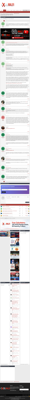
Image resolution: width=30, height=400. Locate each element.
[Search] (29, 10)
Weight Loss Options (14, 333)
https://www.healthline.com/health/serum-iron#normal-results (14, 83)
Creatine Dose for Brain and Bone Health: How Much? (15, 339)
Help (26, 396)
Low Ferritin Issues (5, 215)
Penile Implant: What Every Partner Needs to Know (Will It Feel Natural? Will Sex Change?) (15, 284)
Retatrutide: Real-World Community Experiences (15, 331)
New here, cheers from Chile (15, 297)
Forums (5, 10)
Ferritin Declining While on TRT (10, 128)
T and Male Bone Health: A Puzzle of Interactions (15, 361)
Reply (28, 60)
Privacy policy (23, 396)
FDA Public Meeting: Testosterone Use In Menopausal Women (14, 343)
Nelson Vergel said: (8, 148)
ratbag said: (7, 134)
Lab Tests (14, 10)
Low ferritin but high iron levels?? (7, 213)
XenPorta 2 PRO (12, 399)
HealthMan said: (8, 63)
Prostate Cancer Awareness (15, 294)
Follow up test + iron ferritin (7, 208)
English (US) (2, 396)
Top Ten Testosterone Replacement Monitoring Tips (15, 335)
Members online (23, 282)
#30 (28, 133)
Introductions (13, 299)
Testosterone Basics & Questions (15, 337)
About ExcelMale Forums (13, 390)
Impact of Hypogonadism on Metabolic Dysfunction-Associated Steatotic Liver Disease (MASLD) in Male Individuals (15, 302)
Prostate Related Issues (14, 293)
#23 (28, 48)
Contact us (16, 396)
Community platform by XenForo (15, 397)
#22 (28, 40)
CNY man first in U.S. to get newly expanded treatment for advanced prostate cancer (15, 291)
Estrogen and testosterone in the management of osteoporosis (15, 356)
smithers (3, 209)
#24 (28, 62)
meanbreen (4, 211)
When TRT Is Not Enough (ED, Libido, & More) (15, 288)
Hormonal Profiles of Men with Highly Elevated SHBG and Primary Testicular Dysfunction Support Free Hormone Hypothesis (15, 315)
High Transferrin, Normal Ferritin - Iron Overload (10, 210)
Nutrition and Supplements (15, 341)
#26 (28, 100)
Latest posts (12, 282)
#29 (28, 126)
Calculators (17, 10)
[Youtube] (22, 387)
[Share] (27, 22)
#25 (28, 91)
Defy (26, 101)
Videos (11, 10)
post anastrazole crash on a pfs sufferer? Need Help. (15, 327)
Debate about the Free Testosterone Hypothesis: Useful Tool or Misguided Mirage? (15, 321)
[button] (2, 10)
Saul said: (7, 50)
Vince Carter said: (8, 108)
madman (27, 213)
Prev (1, 181)
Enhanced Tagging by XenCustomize (15, 398)
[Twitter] (21, 387)
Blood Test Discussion (10, 209)
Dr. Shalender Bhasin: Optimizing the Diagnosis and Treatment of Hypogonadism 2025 (15, 308)
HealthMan (2, 15)
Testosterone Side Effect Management (14, 349)
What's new (7, 10)
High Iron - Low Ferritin (6, 206)
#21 (28, 22)
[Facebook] (20, 387)
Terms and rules (19, 396)
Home (1, 10)
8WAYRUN (18, 399)
